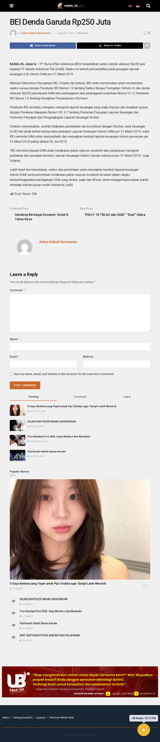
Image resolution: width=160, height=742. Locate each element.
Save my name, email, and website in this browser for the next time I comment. (64, 374)
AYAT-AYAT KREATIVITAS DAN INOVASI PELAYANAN (50, 635)
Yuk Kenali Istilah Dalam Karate (46, 451)
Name (15, 339)
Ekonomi (83, 33)
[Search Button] (148, 6)
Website (88, 356)
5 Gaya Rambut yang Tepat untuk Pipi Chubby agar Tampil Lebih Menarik (71, 406)
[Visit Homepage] (71, 6)
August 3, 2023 (65, 33)
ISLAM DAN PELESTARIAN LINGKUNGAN (51, 421)
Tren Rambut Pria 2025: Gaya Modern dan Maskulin (58, 436)
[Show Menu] (11, 6)
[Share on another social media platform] (147, 45)
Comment (17, 290)
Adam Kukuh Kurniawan (36, 33)
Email (15, 356)
